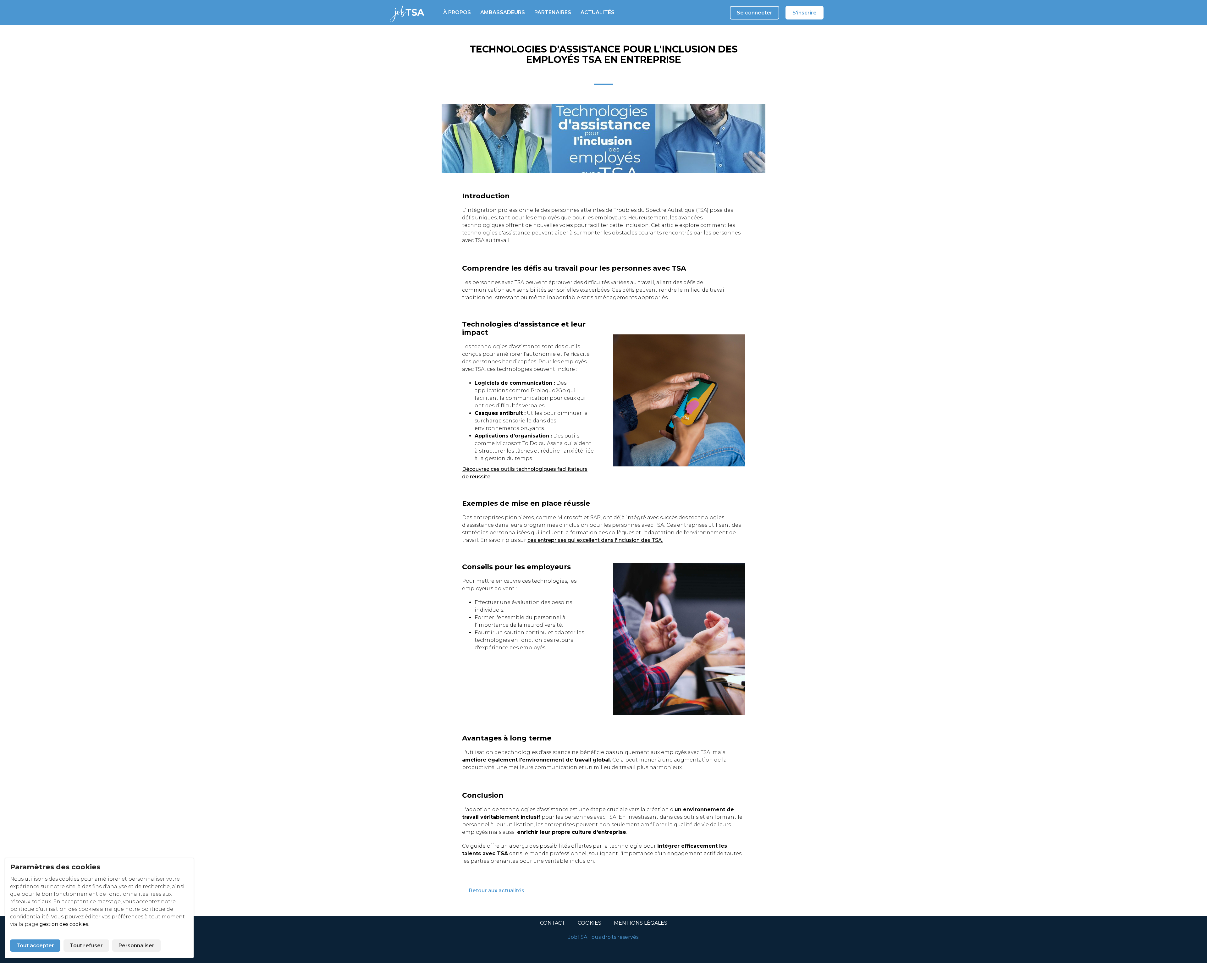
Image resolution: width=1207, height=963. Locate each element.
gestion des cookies (64, 924)
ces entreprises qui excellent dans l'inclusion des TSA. (595, 540)
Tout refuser (86, 946)
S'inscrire (804, 13)
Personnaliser (136, 946)
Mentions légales (640, 923)
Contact (552, 923)
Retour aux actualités (496, 891)
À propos (457, 12)
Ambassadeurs (502, 12)
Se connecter (754, 13)
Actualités (598, 12)
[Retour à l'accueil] (403, 13)
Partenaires (552, 12)
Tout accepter (35, 946)
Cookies (589, 923)
